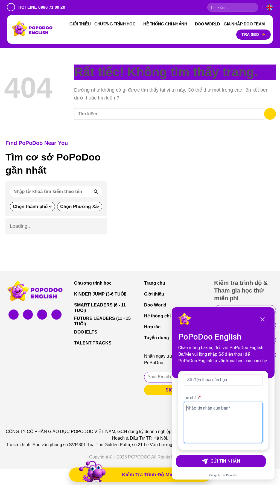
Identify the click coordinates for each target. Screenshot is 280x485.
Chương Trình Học (114, 24)
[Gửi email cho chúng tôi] (56, 314)
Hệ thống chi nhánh (165, 24)
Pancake (231, 475)
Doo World (207, 24)
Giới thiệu (80, 24)
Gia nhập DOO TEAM (244, 24)
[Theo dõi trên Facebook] (13, 314)
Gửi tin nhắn (225, 461)
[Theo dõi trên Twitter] (42, 314)
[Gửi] (253, 7)
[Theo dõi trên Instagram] (28, 314)
